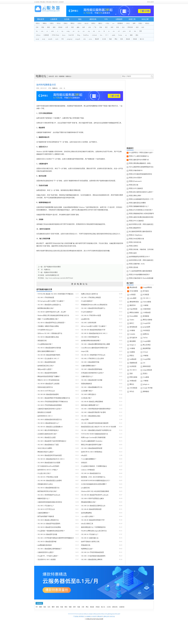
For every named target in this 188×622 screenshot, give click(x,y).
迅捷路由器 (133, 363)
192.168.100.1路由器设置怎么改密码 (50, 480)
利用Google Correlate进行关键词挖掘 (93, 437)
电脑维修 (61, 76)
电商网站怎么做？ (87, 549)
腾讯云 (73, 23)
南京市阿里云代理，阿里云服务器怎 (141, 224)
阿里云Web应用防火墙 (136, 238)
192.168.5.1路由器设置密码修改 (91, 369)
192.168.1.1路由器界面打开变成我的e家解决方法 (54, 398)
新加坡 (60, 27)
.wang (67, 31)
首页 (56, 76)
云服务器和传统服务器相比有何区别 (50, 502)
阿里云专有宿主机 (135, 242)
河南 (100, 27)
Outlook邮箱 (147, 302)
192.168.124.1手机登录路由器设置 (92, 552)
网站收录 (100, 616)
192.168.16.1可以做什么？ (89, 534)
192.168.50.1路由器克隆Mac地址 (48, 337)
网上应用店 (147, 345)
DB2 (62, 39)
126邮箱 (145, 305)
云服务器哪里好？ (44, 513)
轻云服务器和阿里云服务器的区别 (140, 231)
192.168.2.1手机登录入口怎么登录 (92, 358)
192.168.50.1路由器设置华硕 (47, 541)
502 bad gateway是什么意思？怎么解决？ (51, 301)
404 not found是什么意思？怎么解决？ (94, 326)
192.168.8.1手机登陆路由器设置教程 (50, 405)
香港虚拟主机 (85, 545)
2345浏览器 (133, 388)
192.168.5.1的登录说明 (88, 322)
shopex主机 (84, 351)
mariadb (50, 39)
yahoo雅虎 (133, 298)
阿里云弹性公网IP (135, 195)
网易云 (45, 23)
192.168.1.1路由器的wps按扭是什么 (49, 305)
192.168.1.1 (146, 298)
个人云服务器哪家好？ (88, 459)
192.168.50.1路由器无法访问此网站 (49, 527)
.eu (108, 31)
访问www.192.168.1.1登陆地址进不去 (50, 333)
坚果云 (66, 23)
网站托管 (55, 2)
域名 (80, 19)
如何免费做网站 (86, 513)
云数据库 (119, 19)
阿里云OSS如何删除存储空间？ (139, 274)
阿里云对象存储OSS (136, 170)
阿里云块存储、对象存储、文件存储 (141, 249)
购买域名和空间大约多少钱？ (47, 491)
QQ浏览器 (133, 366)
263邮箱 (132, 330)
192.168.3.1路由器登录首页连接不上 (93, 308)
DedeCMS (71, 35)
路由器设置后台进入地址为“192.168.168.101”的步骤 (98, 427)
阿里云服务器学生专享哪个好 (139, 160)
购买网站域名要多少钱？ (46, 308)
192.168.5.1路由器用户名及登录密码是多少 (52, 441)
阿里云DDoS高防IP (135, 177)
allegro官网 (84, 419)
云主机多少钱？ (86, 398)
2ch (144, 363)
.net (73, 31)
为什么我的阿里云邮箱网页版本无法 (141, 167)
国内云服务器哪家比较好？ (47, 351)
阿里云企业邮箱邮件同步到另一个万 (141, 199)
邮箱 (57, 607)
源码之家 (106, 616)
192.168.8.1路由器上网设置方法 (48, 520)
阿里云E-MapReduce (135, 235)
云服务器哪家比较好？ (88, 366)
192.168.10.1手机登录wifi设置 (91, 315)
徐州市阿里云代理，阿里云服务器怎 (141, 260)
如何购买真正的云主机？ (46, 366)
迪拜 (83, 27)
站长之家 (145, 19)
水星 (83, 607)
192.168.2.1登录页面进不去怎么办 (49, 495)
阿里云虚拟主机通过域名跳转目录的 (141, 217)
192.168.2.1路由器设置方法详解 (91, 380)
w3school (94, 35)
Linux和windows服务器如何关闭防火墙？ (95, 348)
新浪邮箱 (146, 316)
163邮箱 (132, 348)
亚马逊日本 (133, 337)
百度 (131, 373)
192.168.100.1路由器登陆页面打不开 (93, 330)
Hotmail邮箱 (134, 316)
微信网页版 (147, 348)
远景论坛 (146, 334)
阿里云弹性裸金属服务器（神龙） (140, 163)
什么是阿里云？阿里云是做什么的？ (141, 152)
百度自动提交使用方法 (45, 387)
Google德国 (146, 341)
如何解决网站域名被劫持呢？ (91, 340)
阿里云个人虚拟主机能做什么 (139, 156)
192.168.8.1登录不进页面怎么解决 (92, 498)
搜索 (131, 35)
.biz (37, 31)
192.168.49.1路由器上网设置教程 (92, 401)
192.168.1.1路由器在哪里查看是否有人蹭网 (95, 344)
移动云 (147, 23)
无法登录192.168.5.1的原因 (47, 559)
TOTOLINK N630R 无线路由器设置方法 (94, 434)
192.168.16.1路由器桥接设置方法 (48, 488)
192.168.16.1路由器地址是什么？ (48, 423)
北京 (123, 27)
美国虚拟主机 (42, 340)
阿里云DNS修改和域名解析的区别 (140, 174)
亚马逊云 (146, 291)
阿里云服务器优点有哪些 (137, 203)
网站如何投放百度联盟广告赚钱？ (49, 376)
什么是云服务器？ (87, 301)
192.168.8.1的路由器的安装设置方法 (50, 419)
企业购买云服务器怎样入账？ (47, 434)
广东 (95, 27)
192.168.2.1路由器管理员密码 (47, 373)
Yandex (132, 320)
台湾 (66, 27)
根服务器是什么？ (44, 498)
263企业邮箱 (134, 291)
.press (124, 31)
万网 (140, 31)
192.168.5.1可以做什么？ (46, 505)
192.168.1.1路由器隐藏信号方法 (91, 387)
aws (113, 23)
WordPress (86, 35)
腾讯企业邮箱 (147, 320)
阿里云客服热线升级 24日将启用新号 (141, 213)
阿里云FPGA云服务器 (136, 221)
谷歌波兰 (84, 462)
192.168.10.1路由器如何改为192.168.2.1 (94, 333)
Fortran (120, 35)
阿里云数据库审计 (135, 228)
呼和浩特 (130, 27)
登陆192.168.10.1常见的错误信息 (48, 380)
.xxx (99, 31)
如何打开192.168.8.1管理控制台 (91, 452)
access (90, 39)
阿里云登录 (150, 2)
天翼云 (140, 23)
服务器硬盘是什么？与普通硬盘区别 (93, 527)
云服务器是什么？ (87, 376)
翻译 (53, 607)
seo (126, 35)
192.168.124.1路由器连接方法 (91, 473)
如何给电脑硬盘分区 (52, 275)
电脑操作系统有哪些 (51, 272)
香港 (42, 27)
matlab (113, 35)
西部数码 (120, 23)
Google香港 (146, 359)
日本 (37, 27)
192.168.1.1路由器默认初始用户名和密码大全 (96, 430)
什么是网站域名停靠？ (45, 344)
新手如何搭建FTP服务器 (46, 516)
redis (84, 39)
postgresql (69, 39)
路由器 (128, 39)
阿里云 (38, 23)
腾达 (116, 39)
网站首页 (40, 19)
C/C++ (107, 35)
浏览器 (135, 39)
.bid (130, 31)
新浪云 (93, 23)
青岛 (117, 27)
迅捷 (110, 39)
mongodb (77, 39)
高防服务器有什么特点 (45, 484)
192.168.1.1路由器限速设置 (47, 362)
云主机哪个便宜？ (87, 391)
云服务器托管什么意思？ (46, 552)
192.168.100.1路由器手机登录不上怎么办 (94, 495)
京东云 (79, 23)
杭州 (137, 27)
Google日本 (146, 323)
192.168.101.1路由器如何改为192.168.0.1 (51, 459)
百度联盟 (46, 35)
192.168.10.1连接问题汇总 (89, 538)
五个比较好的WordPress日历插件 (48, 466)
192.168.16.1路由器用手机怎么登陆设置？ (51, 322)
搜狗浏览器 (147, 366)
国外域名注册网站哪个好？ (90, 405)
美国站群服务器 (86, 383)
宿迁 (106, 27)
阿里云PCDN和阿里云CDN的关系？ (141, 210)
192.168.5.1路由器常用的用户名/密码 (93, 412)
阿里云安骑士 (133, 246)
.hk (104, 31)
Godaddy (132, 334)
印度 (72, 27)
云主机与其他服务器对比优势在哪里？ (94, 484)
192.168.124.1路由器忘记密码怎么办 (93, 505)
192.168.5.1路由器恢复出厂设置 (48, 444)
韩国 (48, 27)
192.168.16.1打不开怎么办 (46, 391)
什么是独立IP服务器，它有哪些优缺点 (94, 466)
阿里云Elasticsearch (135, 181)
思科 (74, 607)
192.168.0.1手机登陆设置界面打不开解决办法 (53, 401)
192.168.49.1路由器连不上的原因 (48, 383)
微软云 (100, 23)
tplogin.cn (146, 384)
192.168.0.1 (133, 370)
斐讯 (121, 39)
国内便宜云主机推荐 (44, 412)
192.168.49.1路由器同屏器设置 (91, 509)
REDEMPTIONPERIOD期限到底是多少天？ (95, 480)
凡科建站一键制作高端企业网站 (48, 326)
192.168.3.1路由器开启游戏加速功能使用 (94, 423)
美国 (54, 27)
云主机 (66, 19)
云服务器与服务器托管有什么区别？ (50, 409)
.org (89, 31)
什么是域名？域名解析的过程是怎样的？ (51, 531)
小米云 (128, 23)
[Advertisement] (94, 57)
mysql (37, 39)
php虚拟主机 (85, 319)
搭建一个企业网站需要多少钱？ (48, 319)
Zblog (78, 35)
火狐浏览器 (147, 309)
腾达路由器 (133, 287)
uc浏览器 (133, 294)
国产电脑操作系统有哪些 (52, 267)
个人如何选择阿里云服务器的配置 (140, 271)
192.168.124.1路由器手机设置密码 (49, 523)
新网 (134, 23)
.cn (47, 31)
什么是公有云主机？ (44, 473)
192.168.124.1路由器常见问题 (47, 534)
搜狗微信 (146, 391)
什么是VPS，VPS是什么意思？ (48, 556)
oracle (56, 39)
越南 (78, 27)
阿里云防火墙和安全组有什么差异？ (141, 192)
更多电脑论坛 (79, 284)
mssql (43, 39)
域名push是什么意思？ (45, 369)
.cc (57, 31)
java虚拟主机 (85, 488)
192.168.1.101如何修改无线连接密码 (93, 556)
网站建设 (42, 2)
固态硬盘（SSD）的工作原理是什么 (93, 477)
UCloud (145, 352)
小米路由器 (147, 312)
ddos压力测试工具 (87, 523)
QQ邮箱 (132, 352)
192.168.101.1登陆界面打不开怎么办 (93, 355)
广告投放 (75, 616)
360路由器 (133, 381)
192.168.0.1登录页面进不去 (90, 337)
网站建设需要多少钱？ (88, 502)
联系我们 (81, 616)
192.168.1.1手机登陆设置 (46, 297)
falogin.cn (133, 345)
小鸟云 (107, 23)
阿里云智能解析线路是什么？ (139, 206)
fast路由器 (133, 359)
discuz (63, 35)
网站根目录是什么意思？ (46, 452)
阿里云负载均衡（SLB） (137, 264)
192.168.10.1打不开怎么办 (46, 509)
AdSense (38, 35)
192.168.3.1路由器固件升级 (90, 362)
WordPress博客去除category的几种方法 (94, 531)
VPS (106, 19)
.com (42, 31)
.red (119, 31)
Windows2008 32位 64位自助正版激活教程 (95, 491)
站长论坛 (112, 616)
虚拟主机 (92, 19)
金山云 (86, 23)
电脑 (70, 607)
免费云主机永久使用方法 (89, 294)
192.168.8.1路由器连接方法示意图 (49, 462)
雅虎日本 (133, 305)
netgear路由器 (147, 370)
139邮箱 (145, 381)
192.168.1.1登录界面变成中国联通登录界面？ (96, 409)
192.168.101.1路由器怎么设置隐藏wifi (50, 427)
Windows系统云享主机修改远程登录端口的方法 (53, 315)
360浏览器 (146, 330)
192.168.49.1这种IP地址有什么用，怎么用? (52, 312)
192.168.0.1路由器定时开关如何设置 (50, 455)
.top (62, 31)
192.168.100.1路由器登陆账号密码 (49, 355)
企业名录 (94, 616)
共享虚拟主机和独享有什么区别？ (92, 373)
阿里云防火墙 (133, 185)
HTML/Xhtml (55, 35)
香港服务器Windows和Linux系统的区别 (94, 305)
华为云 (59, 23)
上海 (89, 27)
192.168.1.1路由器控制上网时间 (91, 559)
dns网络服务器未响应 (45, 545)
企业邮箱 (36, 2)
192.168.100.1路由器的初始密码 (48, 394)
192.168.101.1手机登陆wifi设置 (48, 477)
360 (37, 607)
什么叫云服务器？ (87, 312)
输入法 (142, 39)
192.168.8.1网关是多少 (88, 394)
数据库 (97, 39)
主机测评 (61, 2)
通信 (137, 35)
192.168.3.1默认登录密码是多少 (48, 430)
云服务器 (121, 607)
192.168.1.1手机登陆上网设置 (91, 297)
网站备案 (49, 2)
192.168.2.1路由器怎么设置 (47, 437)
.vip (78, 31)
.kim (135, 31)
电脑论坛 (68, 76)
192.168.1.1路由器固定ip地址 (90, 416)
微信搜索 (133, 341)
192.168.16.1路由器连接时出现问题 (49, 348)
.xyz (83, 31)
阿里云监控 (133, 253)
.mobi (52, 31)
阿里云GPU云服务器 (136, 188)
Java (101, 35)
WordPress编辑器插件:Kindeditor (91, 441)
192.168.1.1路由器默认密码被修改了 (50, 549)
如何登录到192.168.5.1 (45, 416)
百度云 (52, 23)
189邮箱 (145, 355)
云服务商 (53, 19)
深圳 (112, 27)
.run (113, 31)
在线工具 (132, 19)
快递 (61, 607)
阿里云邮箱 (133, 377)
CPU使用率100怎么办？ (45, 330)
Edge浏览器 (133, 309)
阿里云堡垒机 (133, 267)
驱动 (66, 607)
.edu (94, 31)
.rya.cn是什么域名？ (88, 516)
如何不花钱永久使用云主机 (90, 541)
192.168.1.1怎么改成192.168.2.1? (48, 358)
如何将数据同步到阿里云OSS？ (139, 256)
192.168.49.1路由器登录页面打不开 (93, 520)
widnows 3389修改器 (88, 470)
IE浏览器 (146, 294)
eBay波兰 (84, 455)
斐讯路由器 (133, 327)
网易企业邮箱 (134, 312)
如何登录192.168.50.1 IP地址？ (48, 470)
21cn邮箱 (146, 377)
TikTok (145, 337)
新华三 (132, 323)
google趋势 (146, 327)
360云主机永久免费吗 (45, 448)
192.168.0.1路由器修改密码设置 (91, 448)
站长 (143, 27)
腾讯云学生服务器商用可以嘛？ (91, 444)
